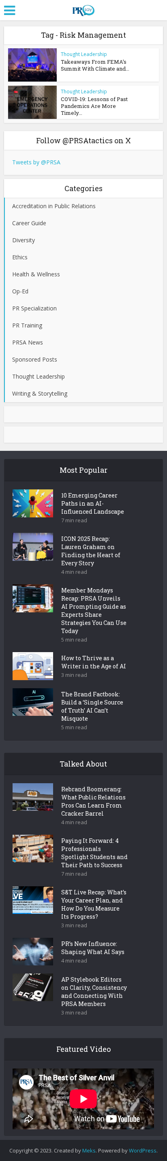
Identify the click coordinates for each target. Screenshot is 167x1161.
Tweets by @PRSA (36, 162)
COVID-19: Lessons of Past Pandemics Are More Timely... (94, 105)
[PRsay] (83, 9)
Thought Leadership (84, 54)
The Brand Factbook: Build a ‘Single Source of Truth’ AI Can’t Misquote (92, 706)
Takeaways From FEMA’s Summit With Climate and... (95, 65)
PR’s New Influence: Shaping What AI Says (92, 948)
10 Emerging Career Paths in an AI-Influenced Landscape (92, 503)
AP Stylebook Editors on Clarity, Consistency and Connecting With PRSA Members (94, 992)
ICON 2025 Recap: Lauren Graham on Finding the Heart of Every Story (90, 551)
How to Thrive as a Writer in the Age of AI (93, 662)
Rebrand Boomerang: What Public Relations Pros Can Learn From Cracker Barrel (93, 801)
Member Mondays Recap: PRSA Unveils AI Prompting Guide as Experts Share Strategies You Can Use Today (93, 610)
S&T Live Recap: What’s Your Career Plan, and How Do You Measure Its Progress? (93, 904)
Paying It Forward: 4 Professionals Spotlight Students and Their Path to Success (94, 853)
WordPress (142, 1150)
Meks (89, 1150)
